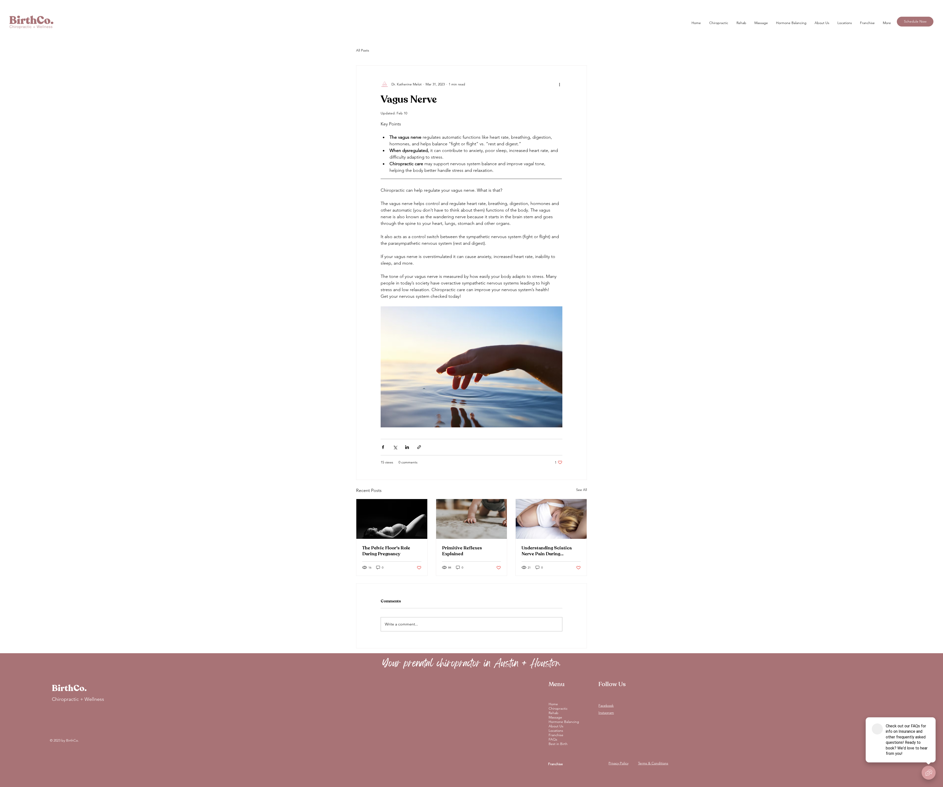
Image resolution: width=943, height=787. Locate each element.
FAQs (553, 739)
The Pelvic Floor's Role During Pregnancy (386, 551)
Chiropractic (558, 708)
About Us (556, 726)
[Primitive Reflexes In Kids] (471, 519)
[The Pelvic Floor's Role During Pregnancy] (391, 519)
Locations (556, 730)
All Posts (362, 50)
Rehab (553, 713)
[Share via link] (419, 447)
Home (553, 704)
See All (581, 490)
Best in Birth (558, 744)
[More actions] (559, 84)
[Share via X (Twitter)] (395, 447)
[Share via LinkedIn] (407, 447)
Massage (555, 717)
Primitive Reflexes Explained (462, 551)
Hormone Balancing (564, 721)
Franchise (556, 735)
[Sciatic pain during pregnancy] (551, 519)
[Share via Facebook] (383, 447)
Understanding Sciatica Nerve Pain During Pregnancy (547, 551)
